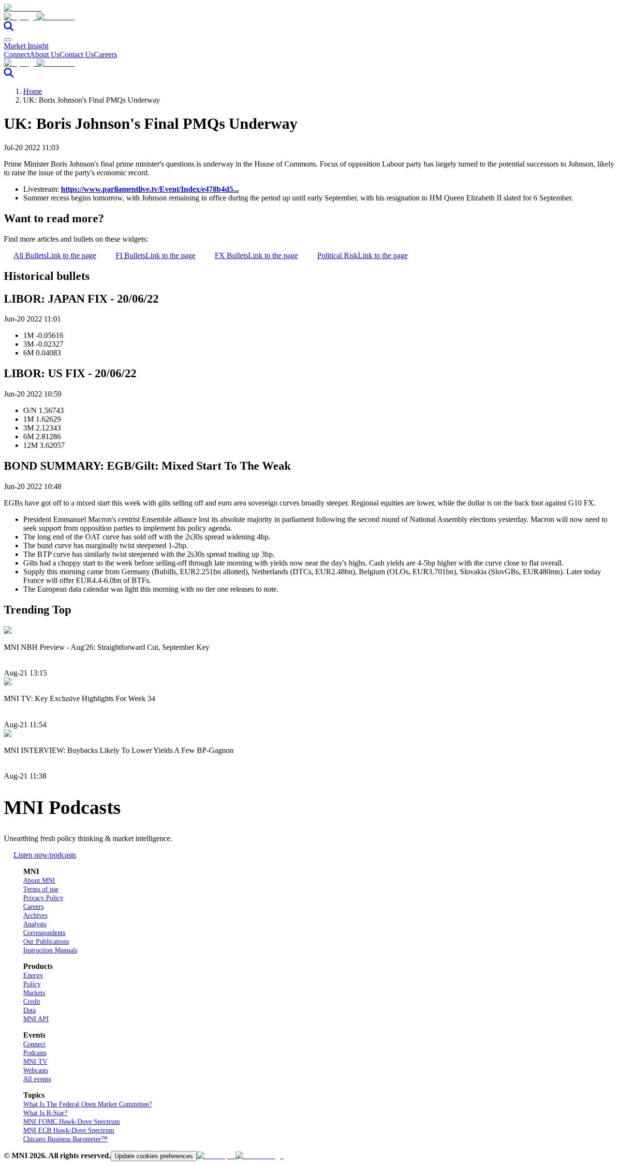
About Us (44, 54)
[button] (309, 17)
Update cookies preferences (154, 1156)
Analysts (34, 924)
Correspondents (44, 932)
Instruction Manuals (50, 950)
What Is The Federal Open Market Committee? (87, 1104)
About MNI (39, 880)
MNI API (36, 1019)
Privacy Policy (43, 898)
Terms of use (41, 889)
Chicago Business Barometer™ (65, 1139)
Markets (34, 992)
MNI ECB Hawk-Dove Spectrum (68, 1130)
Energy (33, 975)
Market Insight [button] (26, 46)
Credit (31, 1001)
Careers (105, 54)
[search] (9, 28)
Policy (32, 984)
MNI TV (35, 1061)
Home (32, 91)
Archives (35, 915)
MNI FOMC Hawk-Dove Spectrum (71, 1121)
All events (37, 1079)
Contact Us (76, 54)
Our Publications (46, 941)
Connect (16, 54)
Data (29, 1010)
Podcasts (34, 1053)
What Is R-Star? (45, 1113)
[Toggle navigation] (8, 39)
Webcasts (35, 1070)
